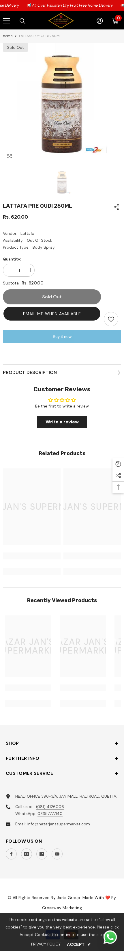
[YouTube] (57, 853)
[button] (52, 313)
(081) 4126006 (50, 806)
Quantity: (12, 259)
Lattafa (27, 233)
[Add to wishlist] (111, 319)
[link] (32, 555)
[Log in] (100, 21)
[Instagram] (26, 853)
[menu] (6, 20)
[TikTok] (41, 853)
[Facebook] (11, 853)
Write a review (62, 422)
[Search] (22, 21)
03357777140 (50, 813)
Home (7, 36)
